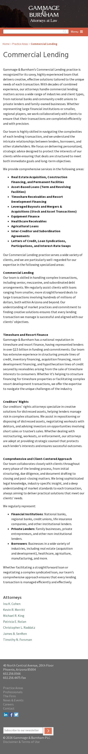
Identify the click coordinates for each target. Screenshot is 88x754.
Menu (75, 31)
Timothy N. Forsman (17, 639)
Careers (8, 704)
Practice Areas (20, 44)
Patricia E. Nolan (14, 621)
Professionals (13, 692)
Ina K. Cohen (11, 604)
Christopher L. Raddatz (19, 627)
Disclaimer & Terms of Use (21, 742)
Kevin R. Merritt (14, 610)
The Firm (9, 696)
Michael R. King (13, 616)
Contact (9, 708)
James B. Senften (15, 634)
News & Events (13, 700)
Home (6, 44)
